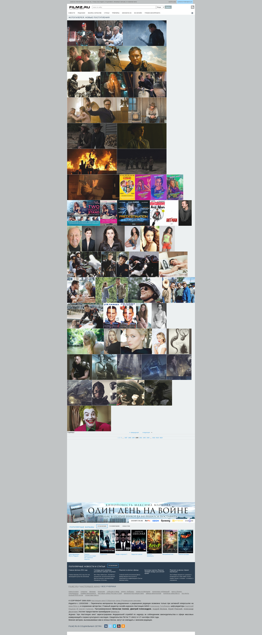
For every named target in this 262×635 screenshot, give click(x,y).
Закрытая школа (136, 554)
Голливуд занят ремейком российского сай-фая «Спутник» (105, 570)
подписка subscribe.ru (171, 593)
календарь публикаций (160, 591)
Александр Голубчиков (160, 606)
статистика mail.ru (92, 595)
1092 (144, 438)
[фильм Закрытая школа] (138, 541)
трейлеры (115, 13)
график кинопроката (152, 13)
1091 (140, 438)
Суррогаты (103, 554)
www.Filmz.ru (74, 606)
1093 (148, 438)
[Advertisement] (83, 471)
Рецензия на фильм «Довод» (129, 570)
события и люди (113, 591)
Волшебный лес (168, 554)
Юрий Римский (175, 609)
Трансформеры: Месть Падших (74, 555)
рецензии (81, 13)
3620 (161, 438)
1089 (133, 438)
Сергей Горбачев (85, 609)
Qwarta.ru (115, 612)
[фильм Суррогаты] (107, 541)
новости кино (74, 591)
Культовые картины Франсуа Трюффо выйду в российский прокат (154, 571)
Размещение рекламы (131, 601)
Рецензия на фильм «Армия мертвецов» (179, 570)
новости (71, 13)
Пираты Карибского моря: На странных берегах (90, 556)
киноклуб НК (127, 13)
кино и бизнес (177, 591)
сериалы (84, 591)
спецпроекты (73, 593)
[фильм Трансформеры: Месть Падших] (76, 541)
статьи (106, 13)
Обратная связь (113, 601)
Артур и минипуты (150, 555)
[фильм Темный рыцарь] (185, 541)
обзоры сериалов (95, 13)
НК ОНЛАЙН (138, 13)
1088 (129, 438)
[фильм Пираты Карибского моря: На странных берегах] (91, 541)
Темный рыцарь (183, 554)
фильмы (92, 591)
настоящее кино (90, 586)
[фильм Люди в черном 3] (123, 541)
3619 (157, 438)
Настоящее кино (98, 601)
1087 (125, 438)
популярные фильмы (81, 527)
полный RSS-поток (76, 595)
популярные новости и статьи (87, 566)
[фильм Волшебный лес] (170, 541)
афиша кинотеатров (153, 593)
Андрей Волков (159, 609)
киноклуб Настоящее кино (134, 593)
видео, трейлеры (127, 591)
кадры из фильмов (143, 591)
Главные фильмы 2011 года (78, 570)
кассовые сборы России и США (110, 593)
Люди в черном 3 (121, 554)
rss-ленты (185, 593)
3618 (153, 438)
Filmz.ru (73, 586)
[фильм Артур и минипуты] (154, 541)
